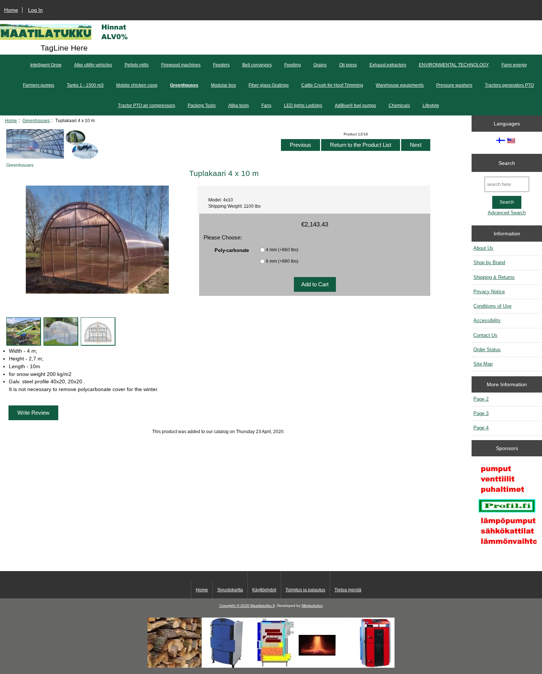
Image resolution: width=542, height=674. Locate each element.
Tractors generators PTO (509, 85)
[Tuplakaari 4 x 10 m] (23, 331)
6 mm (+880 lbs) (282, 261)
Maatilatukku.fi (262, 606)
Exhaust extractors (387, 65)
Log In (35, 10)
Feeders (221, 65)
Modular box (223, 85)
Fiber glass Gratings (269, 85)
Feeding (292, 65)
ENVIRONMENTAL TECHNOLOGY (454, 65)
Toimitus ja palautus (305, 589)
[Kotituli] (271, 666)
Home (11, 10)
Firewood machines (181, 65)
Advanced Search (507, 212)
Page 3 (481, 413)
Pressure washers (454, 85)
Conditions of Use (492, 306)
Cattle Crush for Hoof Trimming (332, 85)
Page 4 (481, 428)
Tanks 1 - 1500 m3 (85, 85)
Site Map (483, 364)
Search (506, 163)
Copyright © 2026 (234, 606)
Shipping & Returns (494, 277)
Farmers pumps (38, 85)
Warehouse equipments (400, 85)
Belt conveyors (257, 65)
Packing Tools (202, 105)
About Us (483, 248)
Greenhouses (36, 120)
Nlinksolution (312, 606)
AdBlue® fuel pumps (355, 105)
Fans (266, 105)
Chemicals (399, 105)
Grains (320, 65)
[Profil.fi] (506, 506)
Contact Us (485, 335)
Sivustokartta (230, 589)
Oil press (348, 65)
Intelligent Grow (46, 65)
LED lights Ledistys (303, 105)
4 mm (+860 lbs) (282, 249)
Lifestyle (431, 105)
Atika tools (238, 105)
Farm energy (514, 65)
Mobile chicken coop (136, 85)
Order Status (487, 349)
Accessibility (487, 320)
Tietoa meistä (347, 589)
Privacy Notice (489, 291)
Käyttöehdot (264, 589)
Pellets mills (137, 65)
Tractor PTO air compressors (146, 105)
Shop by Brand (489, 262)
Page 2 (481, 399)
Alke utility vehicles (93, 65)
